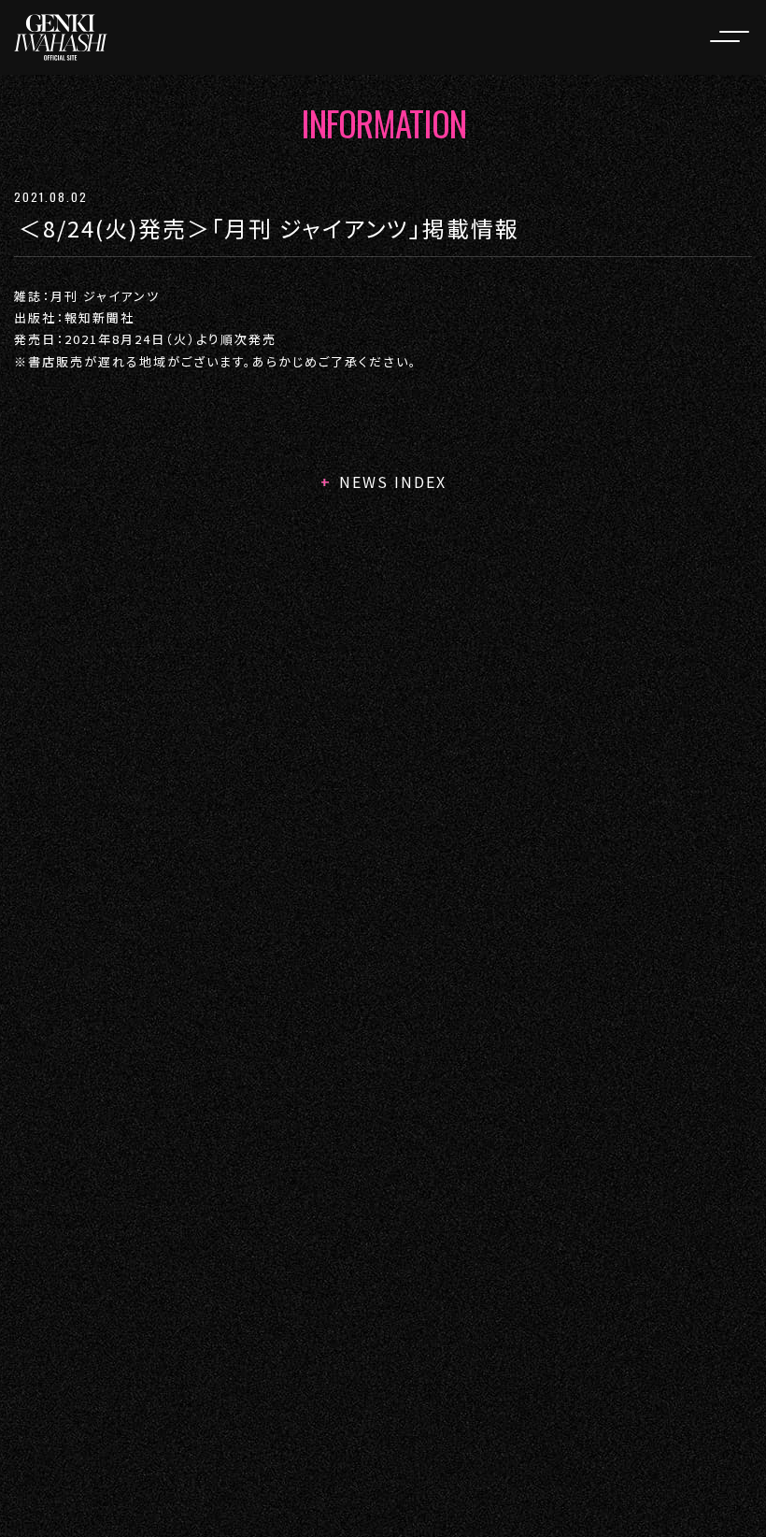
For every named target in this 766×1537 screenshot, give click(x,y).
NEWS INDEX (393, 481)
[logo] (60, 37)
